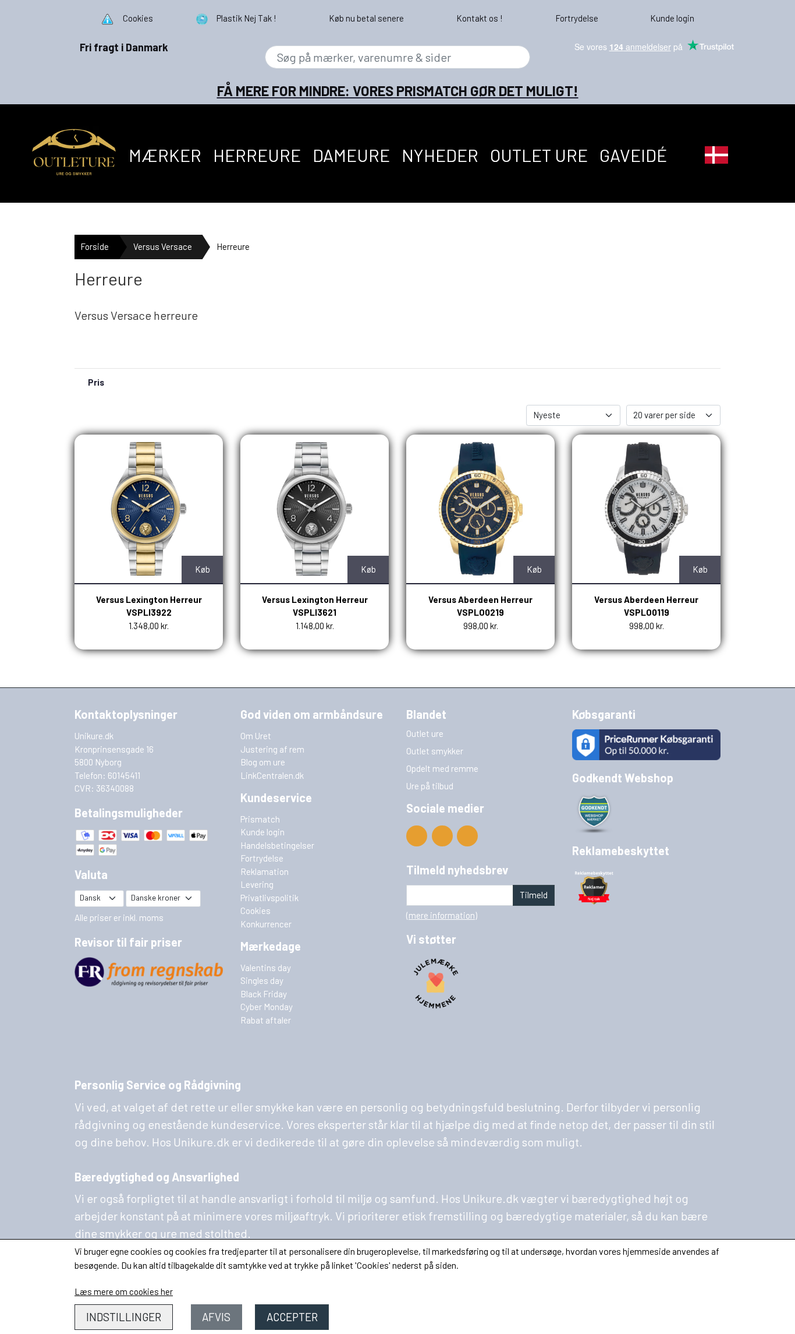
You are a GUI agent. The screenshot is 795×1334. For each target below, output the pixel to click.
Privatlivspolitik (269, 897)
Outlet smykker (434, 751)
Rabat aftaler (265, 1020)
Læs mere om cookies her (123, 1291)
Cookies (255, 910)
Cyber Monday (266, 1006)
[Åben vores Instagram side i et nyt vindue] (467, 835)
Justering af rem (272, 749)
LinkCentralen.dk (272, 775)
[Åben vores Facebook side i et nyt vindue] (442, 835)
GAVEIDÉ (633, 154)
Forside (94, 246)
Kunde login (262, 832)
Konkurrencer (266, 924)
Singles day (261, 980)
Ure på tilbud (429, 786)
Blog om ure (262, 762)
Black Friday (263, 994)
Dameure (351, 154)
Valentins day (265, 967)
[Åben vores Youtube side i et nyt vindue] (416, 835)
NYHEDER (440, 154)
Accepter (292, 1317)
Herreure (257, 154)
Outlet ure (539, 154)
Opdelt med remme (442, 768)
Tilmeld (534, 895)
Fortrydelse (261, 858)
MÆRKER (165, 154)
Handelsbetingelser (277, 845)
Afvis (216, 1317)
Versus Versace (162, 246)
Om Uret (255, 735)
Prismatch (260, 819)
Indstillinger (123, 1317)
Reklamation (264, 871)
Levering (257, 884)
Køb (202, 569)
